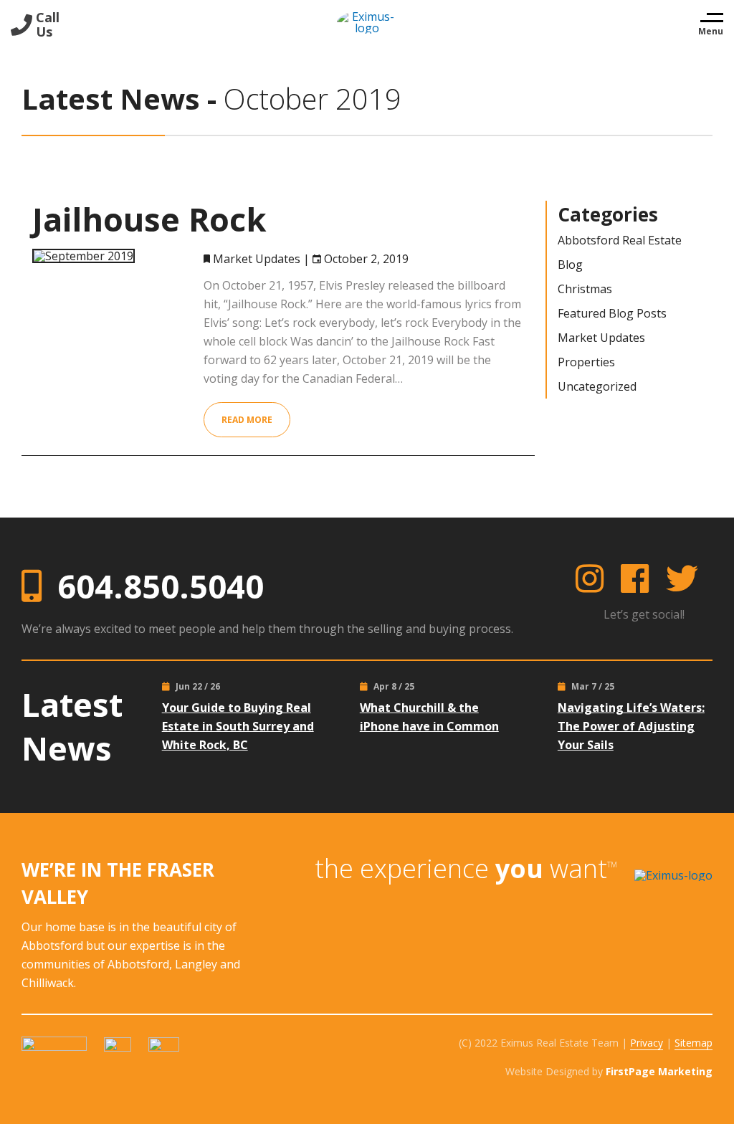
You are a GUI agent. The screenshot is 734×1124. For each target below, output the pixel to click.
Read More (246, 420)
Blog (570, 264)
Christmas (585, 289)
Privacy (646, 1042)
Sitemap (693, 1042)
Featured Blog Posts (612, 313)
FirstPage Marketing (659, 1071)
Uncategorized (597, 386)
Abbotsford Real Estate (620, 240)
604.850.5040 (160, 586)
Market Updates (256, 259)
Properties (586, 362)
